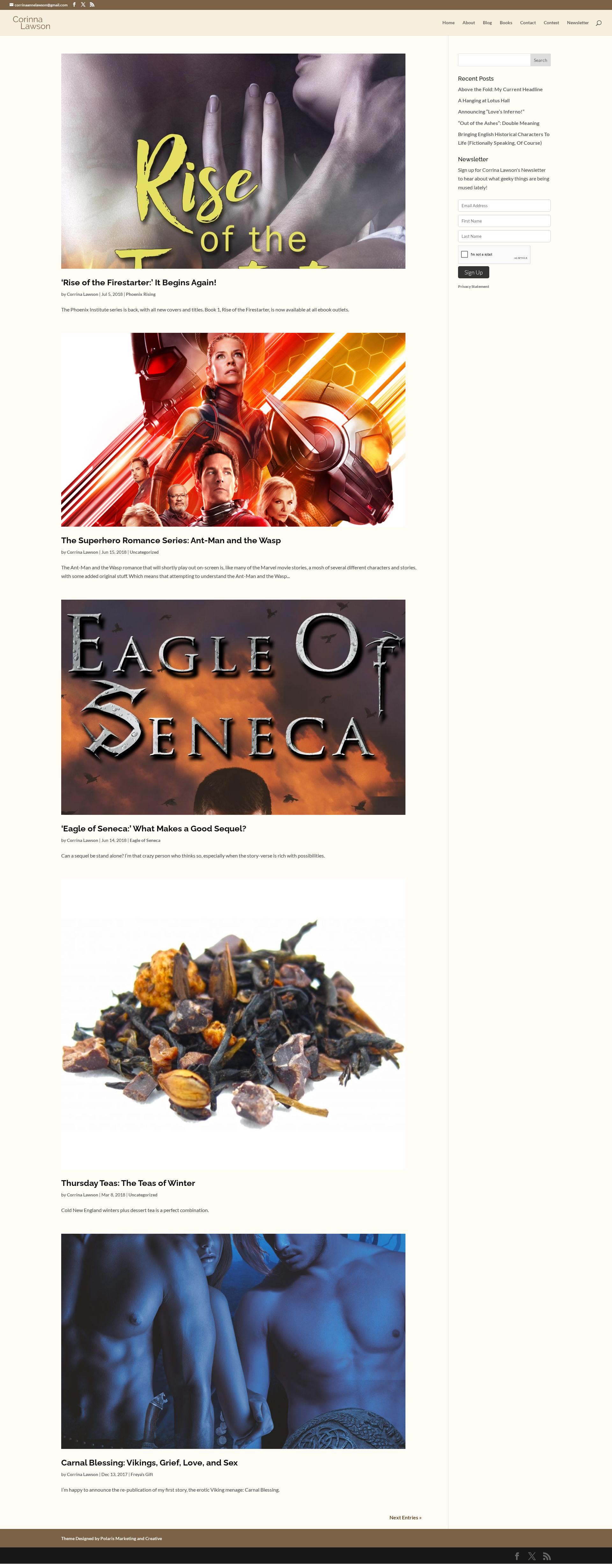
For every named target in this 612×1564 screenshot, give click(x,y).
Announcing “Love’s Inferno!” (491, 111)
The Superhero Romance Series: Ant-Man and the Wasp (171, 540)
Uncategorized (144, 552)
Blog (487, 22)
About (469, 22)
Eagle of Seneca (145, 840)
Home (448, 22)
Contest (551, 22)
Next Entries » (406, 1517)
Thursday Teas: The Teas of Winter (128, 1183)
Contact (528, 22)
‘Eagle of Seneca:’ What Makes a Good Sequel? (153, 828)
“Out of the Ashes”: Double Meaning (498, 123)
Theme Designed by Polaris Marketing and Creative (111, 1538)
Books (506, 22)
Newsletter (578, 22)
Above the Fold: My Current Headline (500, 89)
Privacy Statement (473, 286)
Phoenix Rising (141, 294)
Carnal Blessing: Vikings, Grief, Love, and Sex (149, 1462)
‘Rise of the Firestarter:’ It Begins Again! (138, 282)
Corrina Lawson (82, 294)
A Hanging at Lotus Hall (484, 100)
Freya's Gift (142, 1474)
